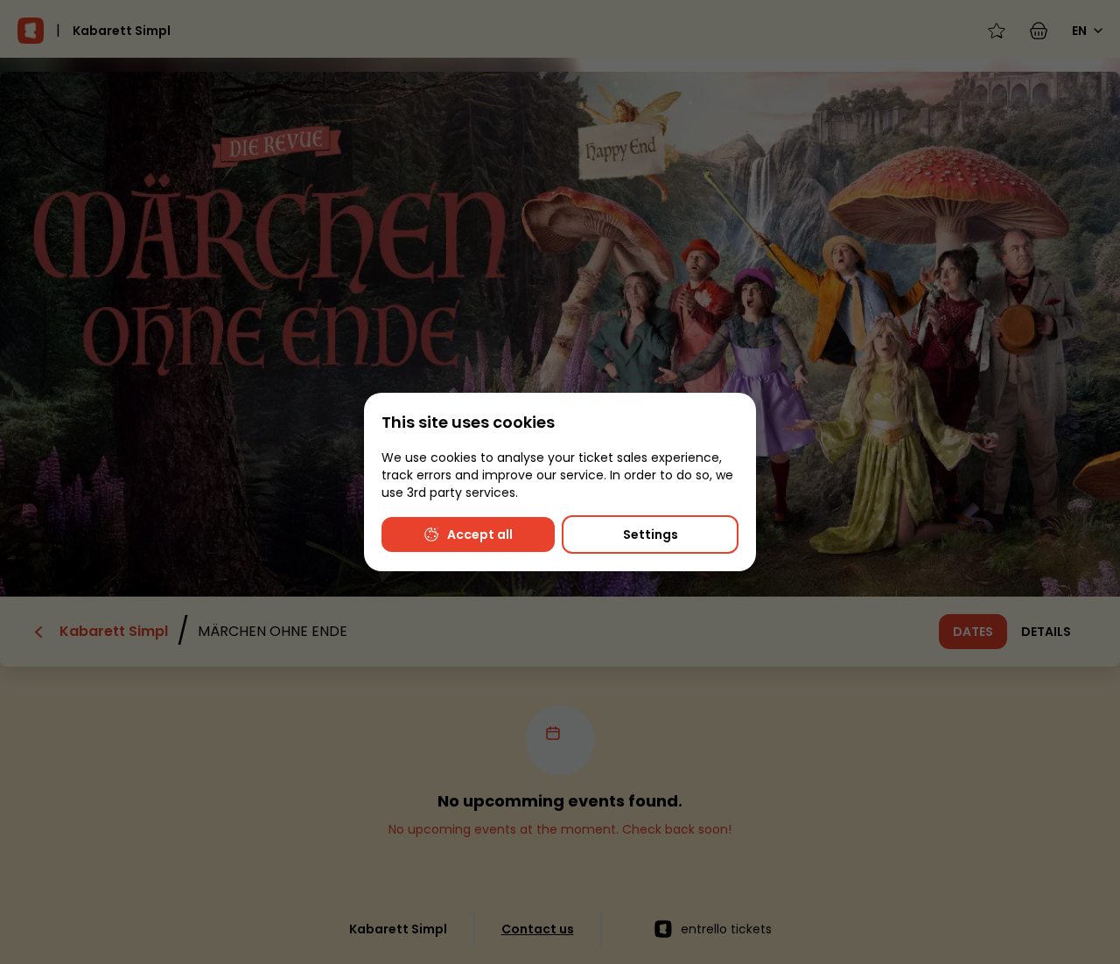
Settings (650, 534)
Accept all (480, 534)
